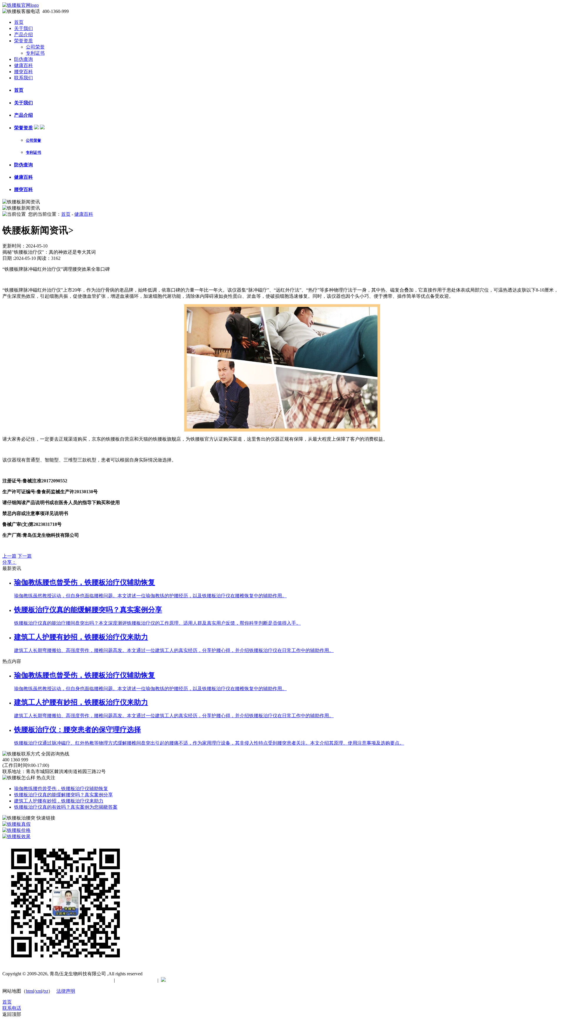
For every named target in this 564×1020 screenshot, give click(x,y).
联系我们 (23, 77)
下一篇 (25, 556)
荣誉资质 (23, 40)
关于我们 (23, 28)
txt (45, 991)
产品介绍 (23, 34)
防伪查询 (23, 59)
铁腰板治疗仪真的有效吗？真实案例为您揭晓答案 (66, 807)
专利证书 (35, 53)
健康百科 (23, 65)
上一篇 (9, 556)
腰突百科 (23, 71)
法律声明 (65, 991)
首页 (19, 22)
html (30, 991)
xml (38, 991)
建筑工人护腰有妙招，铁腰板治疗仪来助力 (58, 800)
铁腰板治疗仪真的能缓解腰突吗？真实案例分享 (63, 794)
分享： (9, 562)
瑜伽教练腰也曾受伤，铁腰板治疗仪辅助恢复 (61, 788)
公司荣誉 (35, 46)
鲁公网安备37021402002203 (196, 980)
